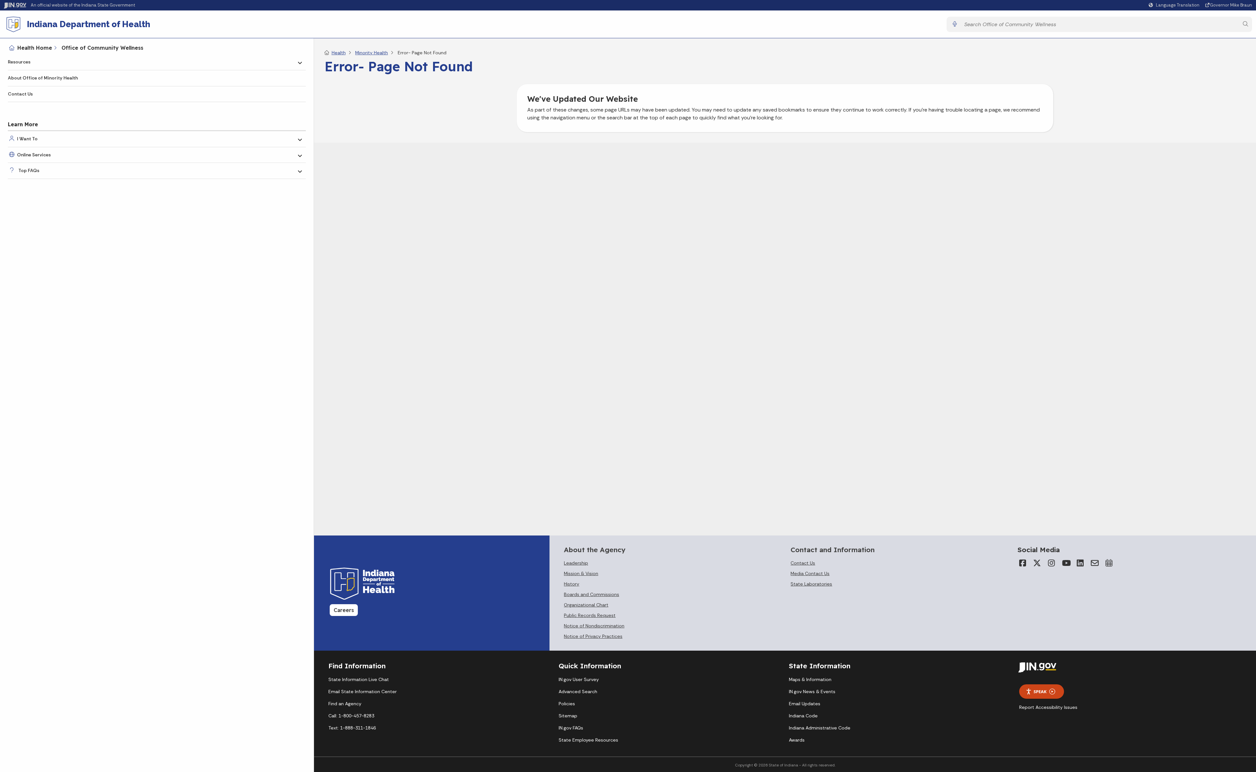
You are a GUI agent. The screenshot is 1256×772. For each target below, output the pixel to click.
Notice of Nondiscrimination (594, 626)
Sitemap (568, 716)
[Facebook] (1023, 563)
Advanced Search (578, 691)
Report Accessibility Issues (1048, 707)
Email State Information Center (362, 691)
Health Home (34, 47)
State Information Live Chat (358, 679)
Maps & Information (810, 679)
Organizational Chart (586, 605)
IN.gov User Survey (579, 679)
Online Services (34, 155)
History (571, 584)
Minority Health (371, 53)
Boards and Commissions (591, 594)
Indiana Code (803, 716)
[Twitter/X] (1037, 563)
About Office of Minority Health (43, 78)
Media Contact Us (810, 573)
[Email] (1095, 563)
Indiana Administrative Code (819, 728)
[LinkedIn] (1080, 563)
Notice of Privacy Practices (593, 636)
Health (339, 53)
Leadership (576, 563)
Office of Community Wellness (102, 47)
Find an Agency (344, 704)
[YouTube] (1066, 563)
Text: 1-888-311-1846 (352, 728)
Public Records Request (590, 615)
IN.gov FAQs (571, 728)
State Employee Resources (588, 740)
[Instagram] (1051, 563)
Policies (567, 704)
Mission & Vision (581, 573)
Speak (1040, 691)
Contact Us (20, 94)
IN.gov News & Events (812, 691)
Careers (344, 610)
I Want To (27, 139)
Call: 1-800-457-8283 (351, 716)
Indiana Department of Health (88, 24)
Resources (19, 62)
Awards (797, 740)
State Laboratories (811, 584)
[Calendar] (1109, 563)
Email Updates (804, 704)
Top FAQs (28, 170)
